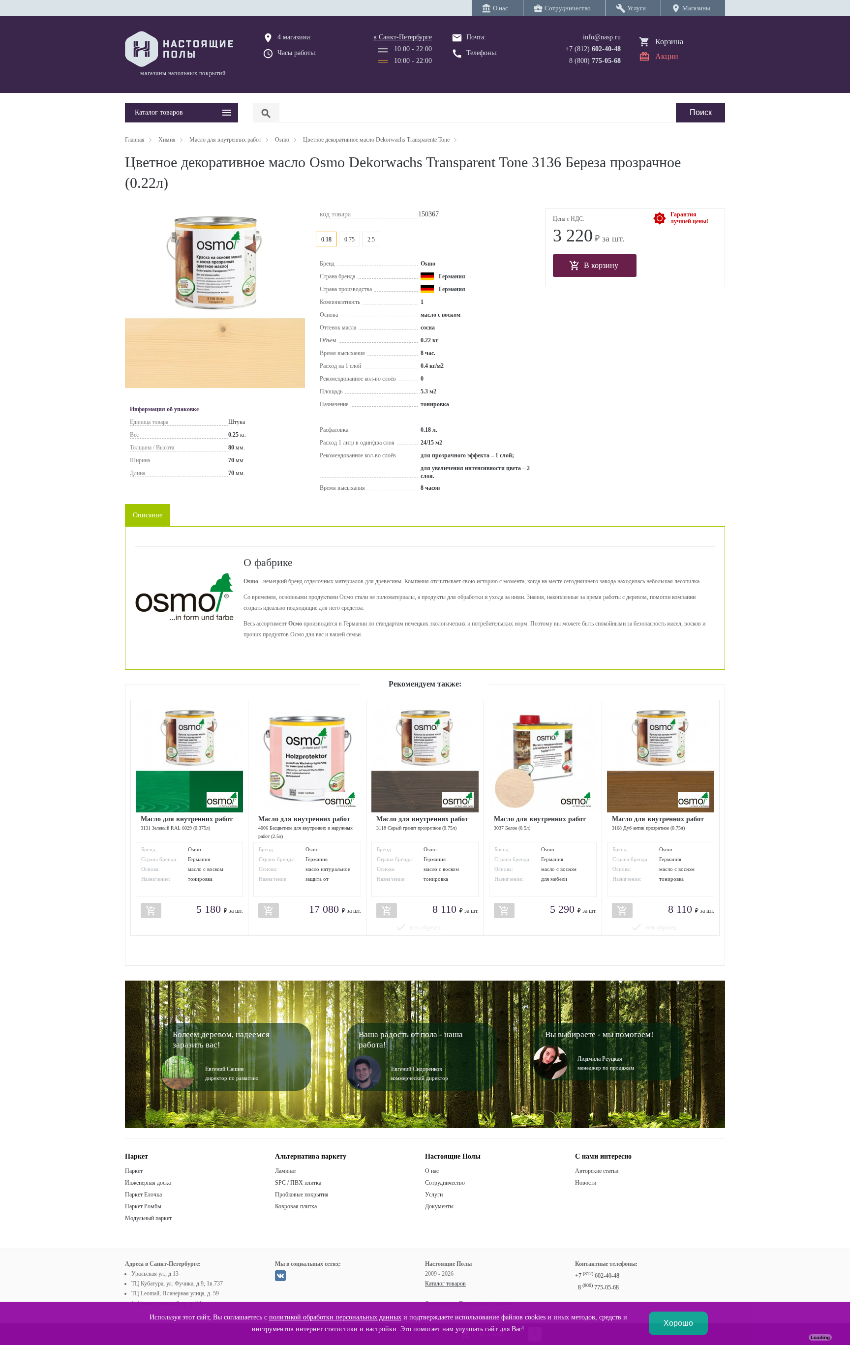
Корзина (669, 41)
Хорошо (678, 1323)
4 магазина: (294, 37)
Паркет (134, 1170)
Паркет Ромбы (143, 1206)
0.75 (349, 239)
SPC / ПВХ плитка (298, 1182)
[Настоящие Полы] (181, 49)
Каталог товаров (445, 1283)
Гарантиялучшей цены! (689, 218)
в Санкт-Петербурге (402, 37)
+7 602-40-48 (597, 1275)
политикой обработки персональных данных (335, 1317)
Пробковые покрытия (302, 1194)
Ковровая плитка (296, 1206)
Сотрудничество (445, 1182)
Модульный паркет (148, 1218)
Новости (585, 1182)
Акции (666, 56)
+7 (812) (593, 49)
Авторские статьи (596, 1170)
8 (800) (595, 60)
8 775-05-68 (598, 1287)
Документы (439, 1206)
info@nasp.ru (602, 37)
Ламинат (285, 1170)
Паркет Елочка (143, 1194)
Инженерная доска (148, 1182)
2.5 (371, 239)
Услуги (434, 1194)
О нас (432, 1170)
